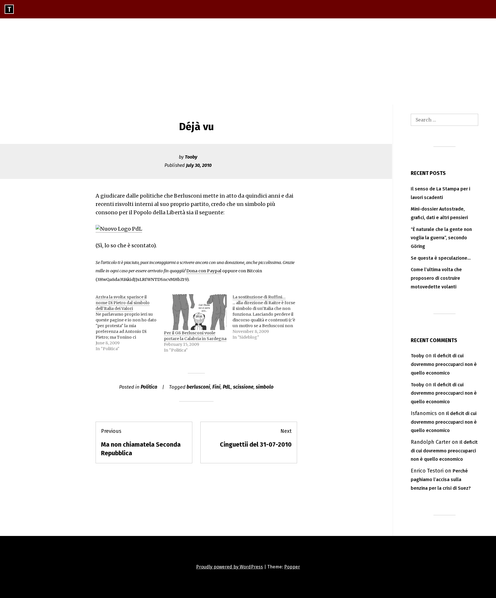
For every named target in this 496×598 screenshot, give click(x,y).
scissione (243, 387)
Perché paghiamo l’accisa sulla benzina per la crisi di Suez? (441, 479)
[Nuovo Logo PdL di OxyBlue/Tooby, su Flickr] (119, 229)
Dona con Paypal (203, 270)
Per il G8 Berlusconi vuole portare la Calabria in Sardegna (195, 335)
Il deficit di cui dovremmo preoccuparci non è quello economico (444, 364)
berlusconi (198, 387)
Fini (216, 387)
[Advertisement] (248, 61)
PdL (227, 387)
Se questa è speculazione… (441, 258)
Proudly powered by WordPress (229, 567)
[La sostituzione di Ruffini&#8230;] (266, 317)
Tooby (191, 157)
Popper (292, 567)
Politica (149, 387)
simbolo (265, 387)
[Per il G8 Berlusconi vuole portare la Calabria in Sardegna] (195, 312)
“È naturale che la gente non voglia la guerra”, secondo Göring (441, 238)
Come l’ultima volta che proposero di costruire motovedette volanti (436, 278)
